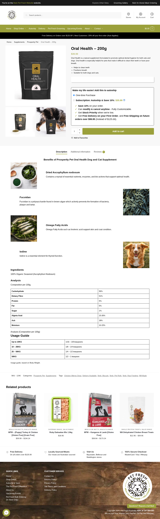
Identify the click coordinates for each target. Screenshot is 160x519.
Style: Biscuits (103, 376)
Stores (128, 17)
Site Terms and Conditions (55, 486)
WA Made (143, 376)
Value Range (68, 429)
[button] (149, 28)
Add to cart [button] (61, 441)
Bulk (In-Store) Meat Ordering (144, 3)
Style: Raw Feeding (130, 376)
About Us (10, 490)
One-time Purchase (85, 95)
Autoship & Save (13, 483)
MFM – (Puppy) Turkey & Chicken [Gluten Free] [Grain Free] (23, 433)
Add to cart (118, 131)
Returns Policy (50, 479)
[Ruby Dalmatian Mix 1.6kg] (61, 410)
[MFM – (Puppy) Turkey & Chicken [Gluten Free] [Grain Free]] (23, 410)
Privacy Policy (50, 483)
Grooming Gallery (121, 3)
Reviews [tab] (99, 152)
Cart (152, 17)
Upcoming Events (13, 493)
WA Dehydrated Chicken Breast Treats (137, 432)
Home (9, 42)
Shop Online (11, 479)
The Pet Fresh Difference (16, 486)
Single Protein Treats (131, 429)
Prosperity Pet (32, 42)
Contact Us (49, 476)
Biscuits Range (30, 429)
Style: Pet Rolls (116, 376)
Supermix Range (55, 429)
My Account (140, 17)
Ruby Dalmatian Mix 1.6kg (60, 432)
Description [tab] (61, 152)
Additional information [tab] (80, 152)
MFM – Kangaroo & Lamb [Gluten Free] (99, 433)
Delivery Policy (50, 490)
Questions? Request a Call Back (141, 506)
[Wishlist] (36, 397)
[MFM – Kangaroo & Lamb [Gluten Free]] (99, 410)
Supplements (19, 42)
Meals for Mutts (16, 429)
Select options (23, 444)
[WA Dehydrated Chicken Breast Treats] (137, 410)
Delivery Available (89, 376)
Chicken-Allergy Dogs (72, 376)
